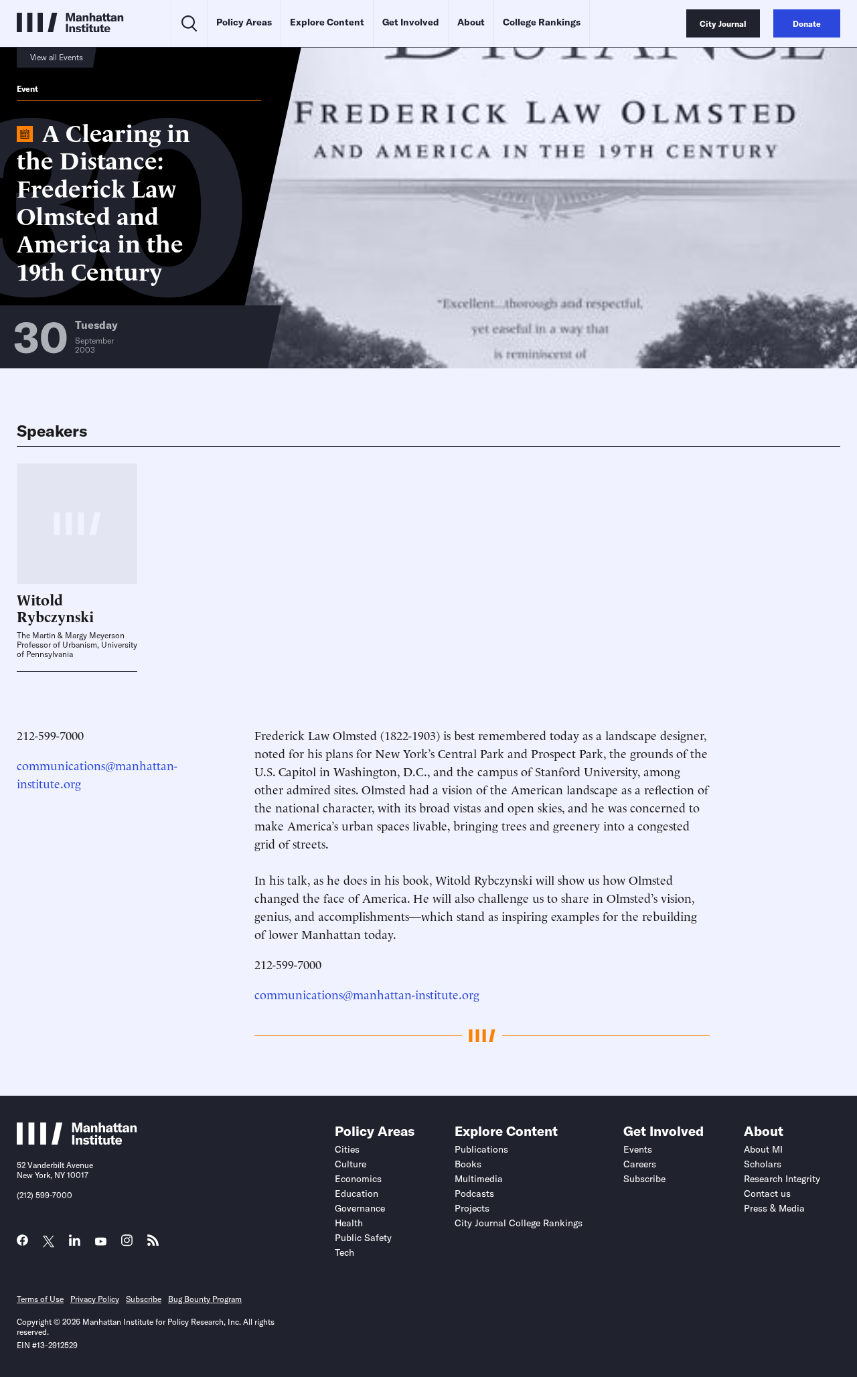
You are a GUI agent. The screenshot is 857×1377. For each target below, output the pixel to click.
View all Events (56, 57)
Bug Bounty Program (205, 1299)
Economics (358, 1179)
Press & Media (774, 1208)
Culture (350, 1164)
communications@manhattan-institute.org (366, 993)
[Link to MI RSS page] (153, 1243)
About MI (763, 1149)
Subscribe (644, 1179)
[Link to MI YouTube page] (100, 1242)
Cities (347, 1149)
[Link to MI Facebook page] (22, 1243)
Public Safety (363, 1238)
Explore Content (327, 22)
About (471, 22)
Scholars (762, 1164)
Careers (639, 1164)
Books (468, 1164)
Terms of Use (40, 1299)
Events (637, 1149)
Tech (344, 1252)
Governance (360, 1208)
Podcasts (474, 1193)
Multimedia (479, 1179)
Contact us (767, 1193)
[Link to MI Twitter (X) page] (48, 1242)
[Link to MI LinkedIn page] (74, 1243)
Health (349, 1223)
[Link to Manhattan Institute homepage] (77, 1140)
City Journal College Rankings (518, 1223)
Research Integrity (782, 1179)
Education (356, 1193)
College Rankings (541, 22)
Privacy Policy (94, 1299)
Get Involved (410, 22)
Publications (481, 1149)
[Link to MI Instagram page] (127, 1244)
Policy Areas (244, 22)
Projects (472, 1208)
